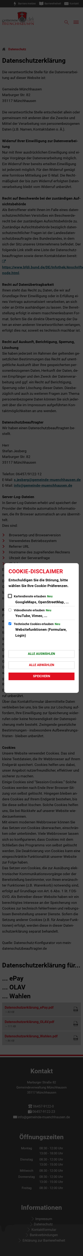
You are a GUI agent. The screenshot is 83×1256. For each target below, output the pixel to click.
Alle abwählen (41, 665)
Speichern (41, 676)
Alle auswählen (41, 654)
